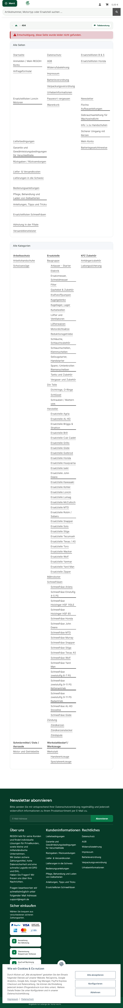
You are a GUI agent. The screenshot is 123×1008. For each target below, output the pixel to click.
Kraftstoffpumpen (61, 294)
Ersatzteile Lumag (61, 497)
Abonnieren (102, 818)
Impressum (12, 999)
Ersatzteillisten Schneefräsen (29, 214)
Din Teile (52, 384)
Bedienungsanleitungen (26, 187)
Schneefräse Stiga (61, 647)
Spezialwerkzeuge (61, 761)
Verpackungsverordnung (61, 86)
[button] (99, 5)
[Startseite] (16, 25)
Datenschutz (27, 999)
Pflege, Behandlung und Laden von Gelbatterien (26, 196)
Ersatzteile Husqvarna (63, 462)
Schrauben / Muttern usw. (62, 401)
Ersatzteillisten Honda (93, 61)
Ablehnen (95, 992)
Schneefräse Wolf (60, 657)
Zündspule (56, 735)
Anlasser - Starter (61, 265)
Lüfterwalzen (58, 323)
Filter (53, 284)
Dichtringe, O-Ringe (62, 389)
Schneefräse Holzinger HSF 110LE (62, 602)
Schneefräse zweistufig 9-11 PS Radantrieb (61, 697)
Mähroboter (53, 576)
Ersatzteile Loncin (61, 492)
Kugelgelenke (58, 299)
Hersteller (52, 408)
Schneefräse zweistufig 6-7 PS (61, 673)
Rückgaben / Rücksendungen (29, 161)
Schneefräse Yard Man (61, 664)
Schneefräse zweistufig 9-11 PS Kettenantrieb (61, 684)
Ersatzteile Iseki (60, 468)
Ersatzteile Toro (60, 546)
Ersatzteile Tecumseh (63, 536)
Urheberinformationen (59, 92)
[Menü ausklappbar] (9, 3)
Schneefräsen (54, 581)
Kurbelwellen (58, 309)
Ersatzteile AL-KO (60, 418)
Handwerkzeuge (60, 756)
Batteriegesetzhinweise (94, 147)
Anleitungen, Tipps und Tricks (30, 204)
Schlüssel (56, 394)
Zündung (52, 719)
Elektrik (55, 270)
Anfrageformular (22, 71)
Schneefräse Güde (61, 714)
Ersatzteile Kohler (60, 487)
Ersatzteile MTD (60, 507)
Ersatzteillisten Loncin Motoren (25, 100)
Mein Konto (87, 141)
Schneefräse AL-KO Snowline (61, 708)
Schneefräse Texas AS (63, 652)
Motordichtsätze (60, 328)
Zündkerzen (57, 725)
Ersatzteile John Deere (60, 475)
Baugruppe (53, 260)
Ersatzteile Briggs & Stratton (62, 425)
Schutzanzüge (21, 265)
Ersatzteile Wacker (61, 551)
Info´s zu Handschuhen (94, 125)
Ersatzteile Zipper (61, 571)
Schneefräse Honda (62, 618)
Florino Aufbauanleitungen (91, 106)
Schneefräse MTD (61, 632)
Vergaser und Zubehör (63, 379)
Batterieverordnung (58, 79)
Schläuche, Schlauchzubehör (60, 341)
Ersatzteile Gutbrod (62, 452)
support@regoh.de (19, 899)
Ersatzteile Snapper (62, 521)
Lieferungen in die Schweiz (28, 177)
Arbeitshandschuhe (24, 260)
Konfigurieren (95, 983)
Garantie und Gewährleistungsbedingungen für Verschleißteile (30, 151)
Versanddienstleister (24, 230)
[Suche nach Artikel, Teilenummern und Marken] (117, 12)
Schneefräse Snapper (63, 642)
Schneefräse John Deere (61, 625)
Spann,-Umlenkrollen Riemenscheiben (62, 367)
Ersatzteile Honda (61, 458)
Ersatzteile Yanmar (61, 561)
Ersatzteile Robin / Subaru (61, 514)
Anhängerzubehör (91, 260)
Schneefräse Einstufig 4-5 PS (63, 593)
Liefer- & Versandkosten (26, 171)
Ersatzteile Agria (60, 413)
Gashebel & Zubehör (62, 289)
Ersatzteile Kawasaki (62, 482)
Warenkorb (53, 104)
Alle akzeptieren (95, 975)
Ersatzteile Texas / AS (63, 541)
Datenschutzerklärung (67, 806)
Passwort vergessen (58, 98)
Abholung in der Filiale (25, 224)
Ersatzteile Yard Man (62, 566)
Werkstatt (52, 751)
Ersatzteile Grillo (60, 442)
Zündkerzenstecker (61, 730)
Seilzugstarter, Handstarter (59, 358)
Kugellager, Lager (60, 304)
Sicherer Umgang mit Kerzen (93, 133)
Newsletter (87, 98)
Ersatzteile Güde (60, 447)
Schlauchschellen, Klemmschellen (61, 349)
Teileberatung (103, 25)
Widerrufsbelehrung (58, 67)
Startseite (18, 54)
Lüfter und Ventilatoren (57, 316)
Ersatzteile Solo (60, 526)
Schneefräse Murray (62, 637)
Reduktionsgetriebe (62, 333)
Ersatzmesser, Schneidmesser (59, 277)
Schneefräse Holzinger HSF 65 (61, 611)
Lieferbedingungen (23, 141)
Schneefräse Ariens (61, 586)
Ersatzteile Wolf (60, 556)
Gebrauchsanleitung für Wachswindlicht (94, 116)
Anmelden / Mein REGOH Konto (27, 63)
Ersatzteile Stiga (60, 531)
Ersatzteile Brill (59, 432)
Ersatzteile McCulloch (63, 502)
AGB (49, 61)
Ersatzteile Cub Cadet (63, 437)
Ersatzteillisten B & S (92, 54)
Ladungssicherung (91, 265)
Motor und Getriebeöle (26, 751)
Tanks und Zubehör (61, 374)
